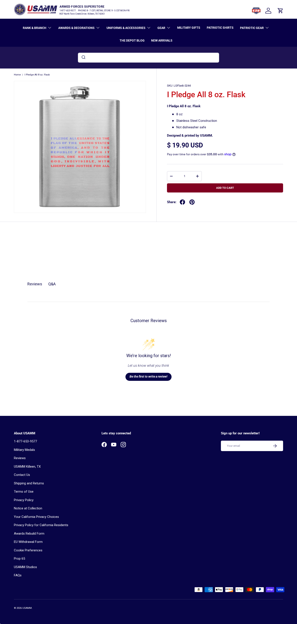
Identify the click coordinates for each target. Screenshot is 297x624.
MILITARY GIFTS (188, 27)
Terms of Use (23, 492)
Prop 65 (19, 558)
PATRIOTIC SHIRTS (220, 27)
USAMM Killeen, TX (27, 466)
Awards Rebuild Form (29, 533)
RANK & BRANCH (34, 28)
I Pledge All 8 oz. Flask (37, 75)
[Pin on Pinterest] (192, 202)
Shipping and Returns (29, 483)
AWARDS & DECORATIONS (76, 28)
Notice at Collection (28, 508)
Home (17, 75)
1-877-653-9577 (25, 441)
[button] (280, 10)
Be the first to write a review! (148, 376)
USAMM (27, 608)
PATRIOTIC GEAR (252, 28)
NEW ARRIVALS (161, 40)
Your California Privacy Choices (36, 517)
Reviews (20, 458)
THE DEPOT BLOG (132, 40)
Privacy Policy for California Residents (41, 525)
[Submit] (83, 57)
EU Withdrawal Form (28, 542)
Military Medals (24, 450)
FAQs (18, 575)
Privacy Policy (23, 500)
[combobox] (148, 58)
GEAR (161, 28)
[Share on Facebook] (182, 202)
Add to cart (225, 187)
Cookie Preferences (28, 550)
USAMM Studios (25, 567)
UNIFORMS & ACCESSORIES (126, 28)
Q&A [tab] (52, 284)
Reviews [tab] (34, 284)
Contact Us (22, 475)
